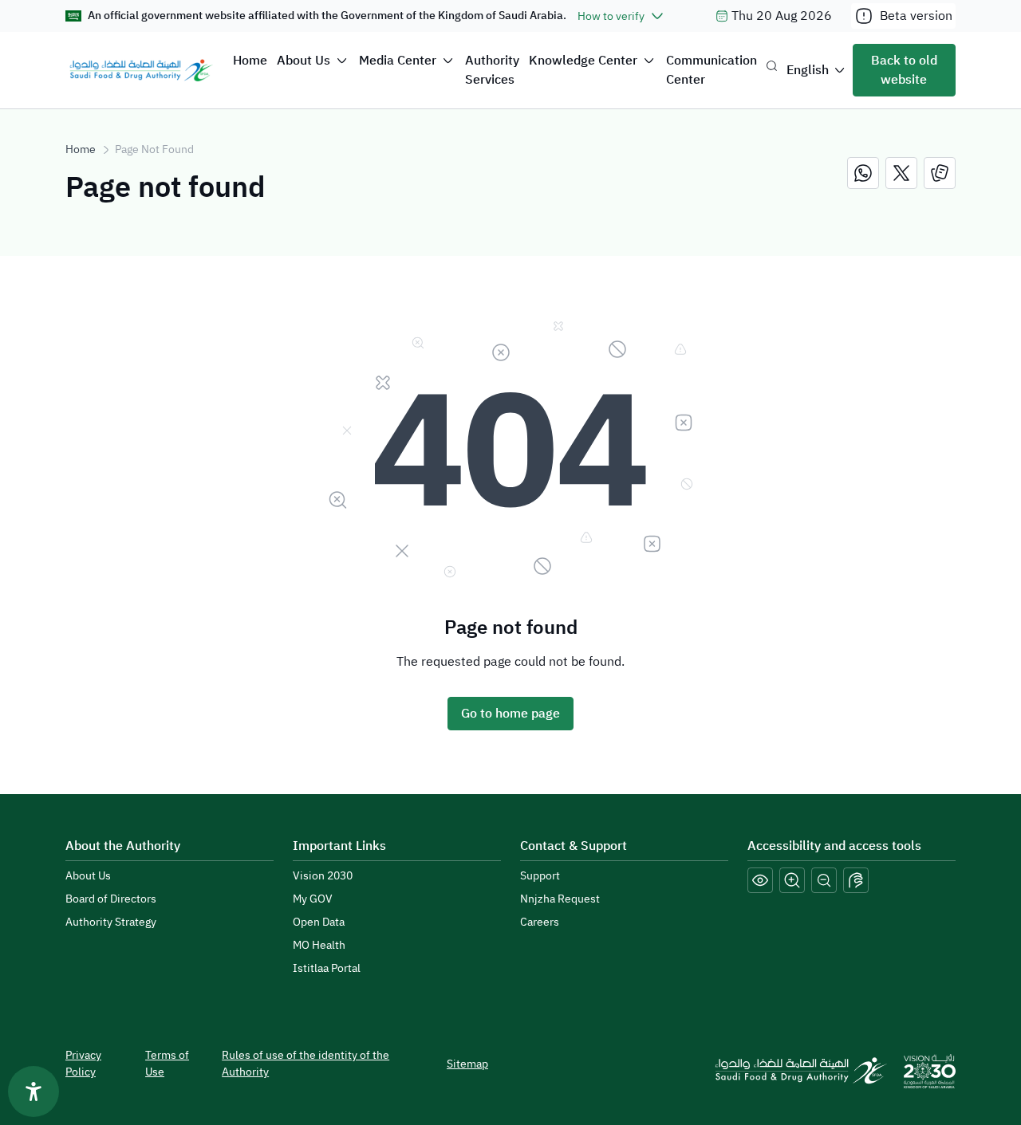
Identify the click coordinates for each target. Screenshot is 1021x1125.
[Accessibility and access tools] (856, 880)
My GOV (313, 899)
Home (250, 60)
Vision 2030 (323, 875)
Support (540, 875)
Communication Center (711, 70)
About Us (303, 60)
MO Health (319, 945)
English (807, 70)
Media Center (397, 60)
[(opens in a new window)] (863, 173)
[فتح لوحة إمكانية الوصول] (33, 1091)
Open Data (319, 922)
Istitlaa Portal (327, 968)
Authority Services (492, 70)
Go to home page (510, 713)
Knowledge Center (583, 60)
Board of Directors (110, 899)
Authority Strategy (110, 922)
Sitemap (467, 1064)
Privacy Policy (83, 1063)
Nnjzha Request (560, 899)
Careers (539, 922)
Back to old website (904, 70)
